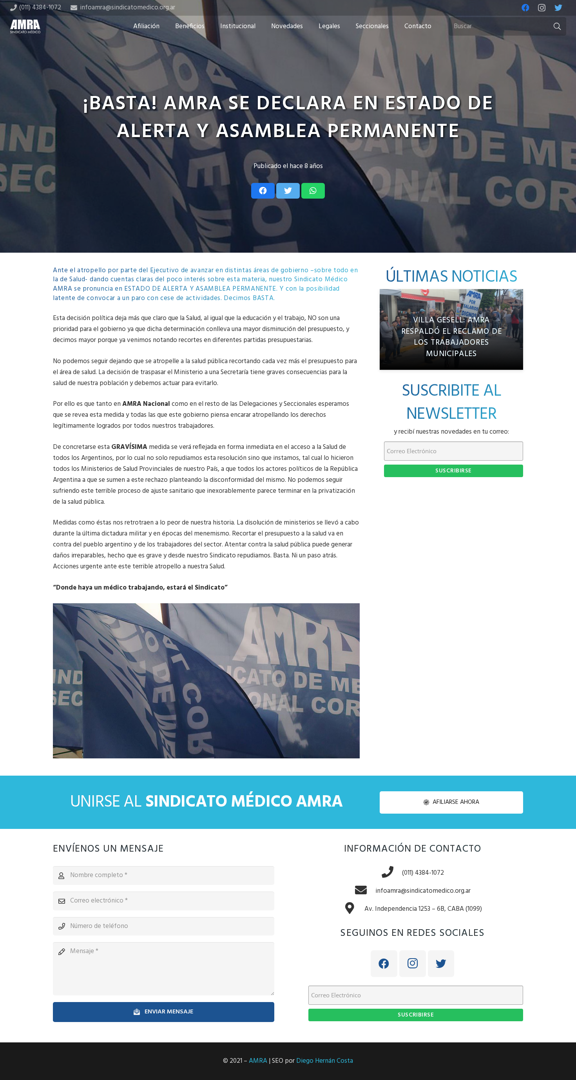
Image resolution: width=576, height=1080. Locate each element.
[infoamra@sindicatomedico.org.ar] (364, 891)
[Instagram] (542, 8)
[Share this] (263, 191)
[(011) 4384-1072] (391, 873)
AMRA (258, 1061)
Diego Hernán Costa (324, 1061)
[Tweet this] (288, 191)
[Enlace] (25, 26)
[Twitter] (558, 8)
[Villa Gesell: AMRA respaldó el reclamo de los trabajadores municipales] (451, 329)
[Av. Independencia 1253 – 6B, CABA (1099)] (353, 909)
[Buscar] (557, 27)
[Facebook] (525, 8)
